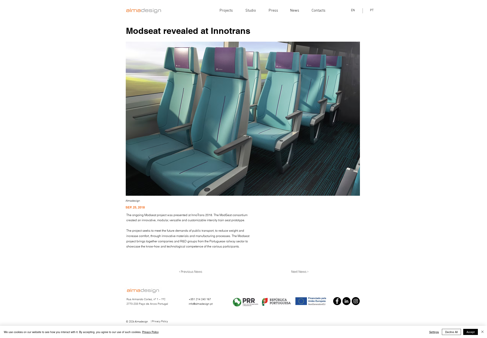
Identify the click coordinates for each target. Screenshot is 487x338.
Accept (470, 332)
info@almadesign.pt (201, 303)
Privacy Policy (150, 332)
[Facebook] (337, 301)
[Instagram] (356, 301)
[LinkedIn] (346, 301)
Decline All (451, 332)
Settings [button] (434, 332)
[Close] (482, 332)
